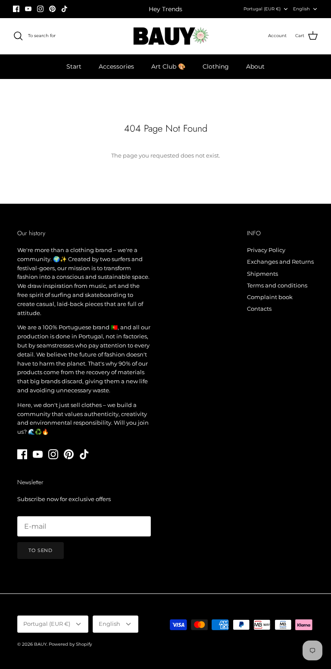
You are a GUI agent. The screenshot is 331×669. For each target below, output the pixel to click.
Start (73, 66)
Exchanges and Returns (280, 261)
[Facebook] (16, 9)
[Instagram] (40, 9)
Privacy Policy (266, 249)
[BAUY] (165, 36)
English (301, 9)
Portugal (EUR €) (262, 9)
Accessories (116, 66)
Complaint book (270, 296)
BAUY (40, 644)
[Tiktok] (64, 9)
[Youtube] (28, 9)
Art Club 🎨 (168, 66)
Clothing (216, 66)
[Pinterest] (52, 9)
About (255, 66)
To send (40, 550)
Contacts (259, 308)
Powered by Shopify (70, 644)
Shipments (262, 273)
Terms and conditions (277, 285)
